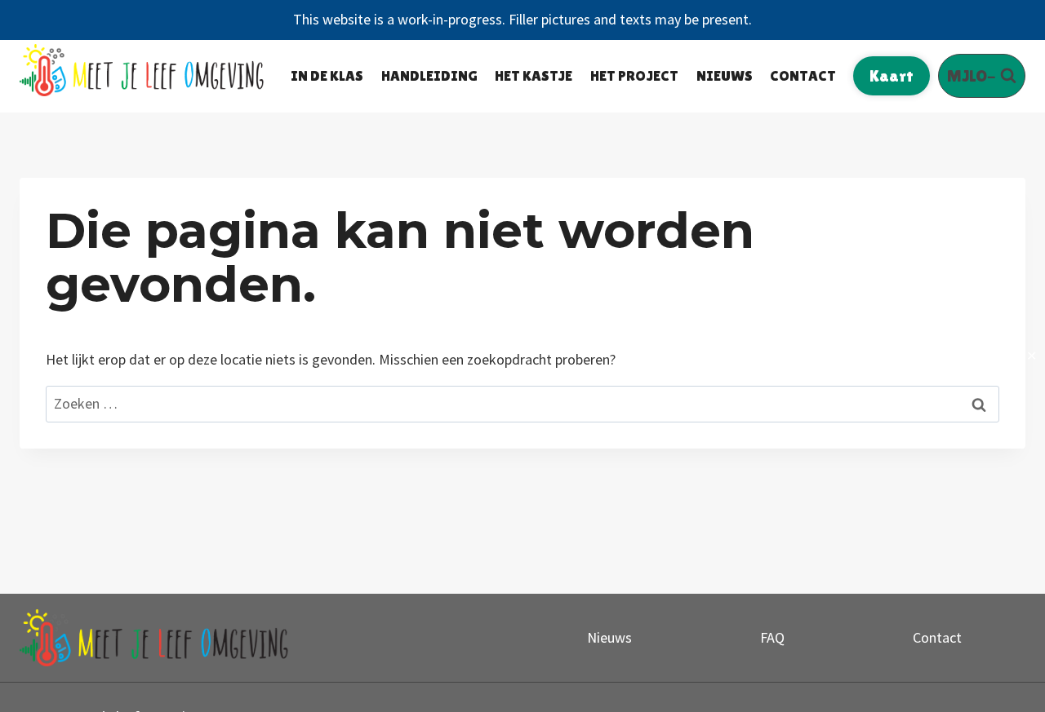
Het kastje (533, 75)
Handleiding (429, 75)
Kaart (891, 76)
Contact (803, 75)
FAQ (772, 637)
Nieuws (724, 75)
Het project (634, 75)
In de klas (327, 75)
